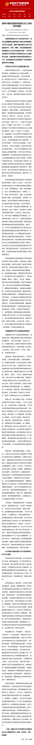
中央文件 (4, 16)
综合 (20, 16)
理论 (14, 14)
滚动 (30, 14)
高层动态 (4, 14)
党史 (14, 16)
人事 (9, 14)
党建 (20, 14)
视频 (25, 16)
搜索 (30, 16)
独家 (25, 14)
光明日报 (24, 32)
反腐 (9, 16)
